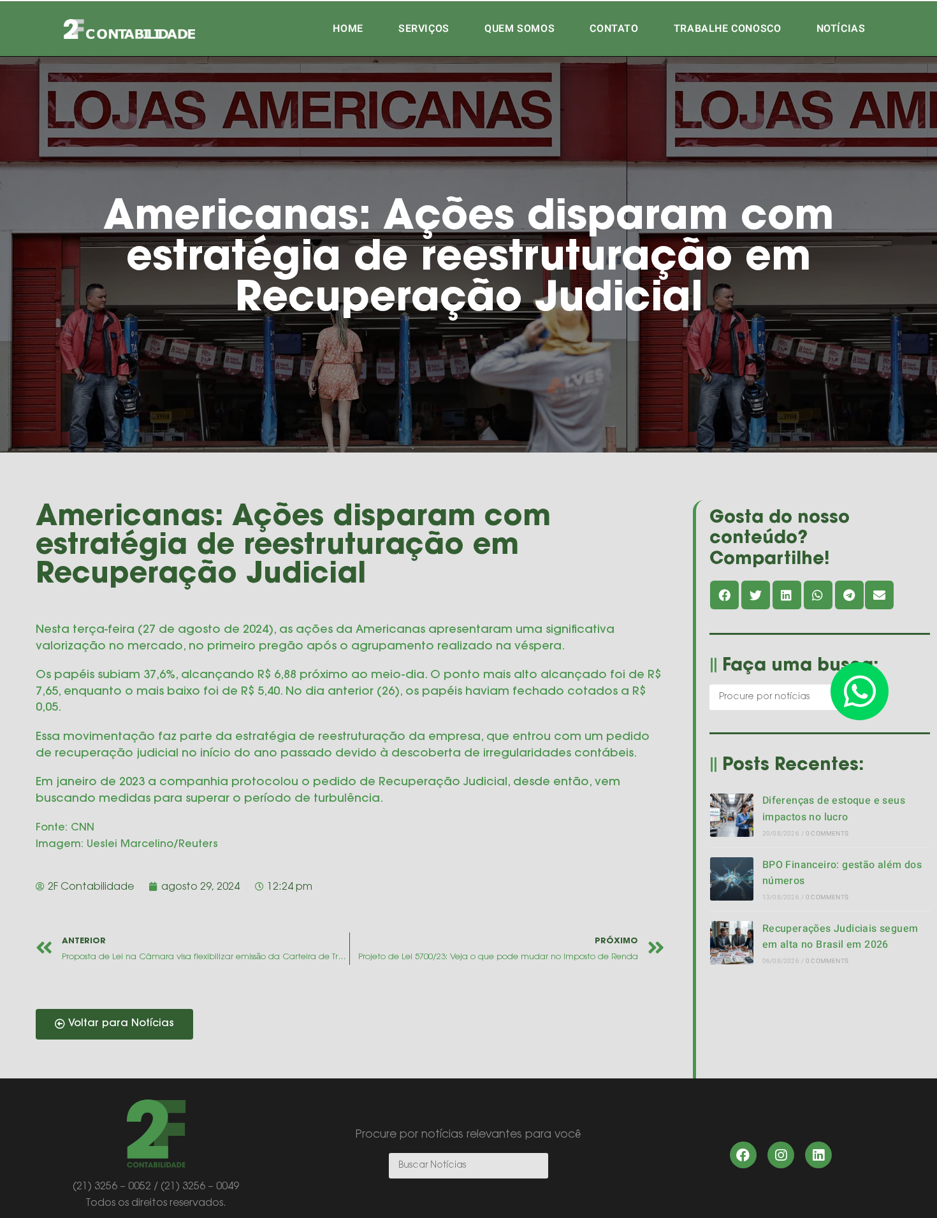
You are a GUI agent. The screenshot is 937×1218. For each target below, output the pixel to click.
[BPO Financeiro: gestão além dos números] (731, 879)
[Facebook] (743, 1155)
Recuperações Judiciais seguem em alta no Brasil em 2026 (840, 937)
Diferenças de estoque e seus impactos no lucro (833, 809)
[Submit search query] (535, 1165)
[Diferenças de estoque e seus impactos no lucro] (731, 815)
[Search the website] (789, 696)
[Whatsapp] (860, 691)
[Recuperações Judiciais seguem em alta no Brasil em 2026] (731, 942)
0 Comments (827, 833)
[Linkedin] (818, 1155)
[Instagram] (780, 1155)
